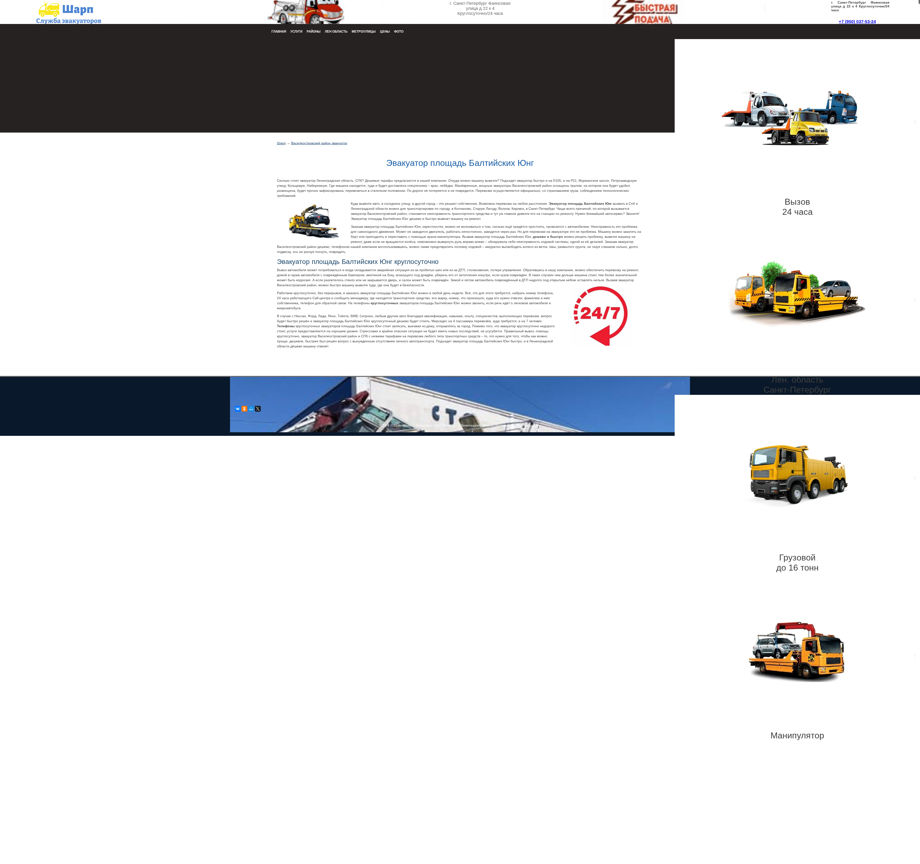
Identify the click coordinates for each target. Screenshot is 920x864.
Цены (385, 31)
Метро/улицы (364, 31)
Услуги (296, 31)
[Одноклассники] (244, 409)
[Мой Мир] (251, 409)
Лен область (336, 31)
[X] (258, 409)
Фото (398, 31)
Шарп (281, 143)
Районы (314, 31)
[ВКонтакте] (238, 409)
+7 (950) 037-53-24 (857, 21)
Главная (278, 31)
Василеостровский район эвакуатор (319, 143)
